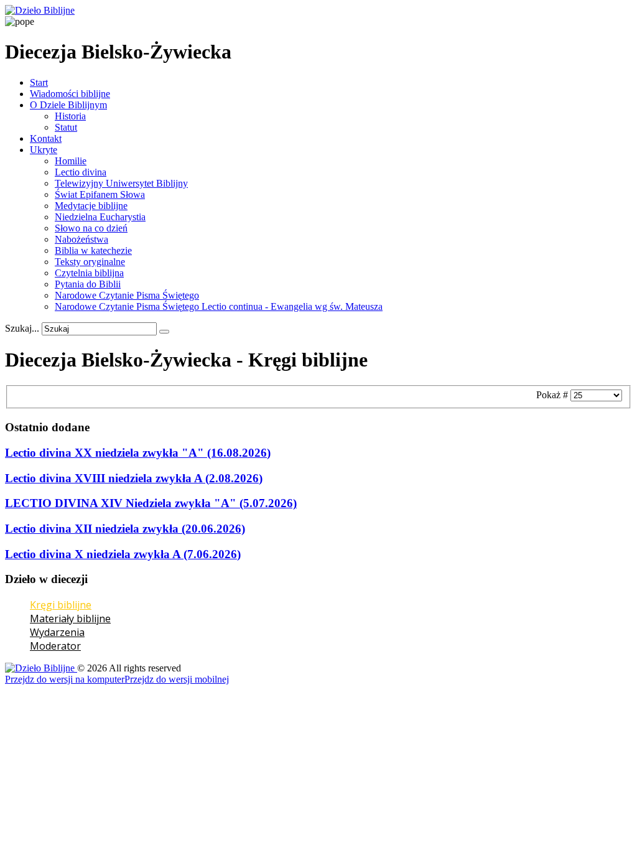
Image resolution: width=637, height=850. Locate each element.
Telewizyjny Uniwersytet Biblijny (121, 183)
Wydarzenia (57, 632)
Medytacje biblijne (91, 205)
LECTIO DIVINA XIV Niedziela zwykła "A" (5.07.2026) (151, 503)
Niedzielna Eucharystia (100, 217)
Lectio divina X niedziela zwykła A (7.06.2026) (123, 554)
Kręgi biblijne (60, 605)
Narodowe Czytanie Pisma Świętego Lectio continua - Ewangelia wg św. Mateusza (219, 306)
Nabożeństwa (81, 239)
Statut (66, 127)
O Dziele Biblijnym (68, 105)
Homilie (70, 161)
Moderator (55, 646)
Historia (70, 116)
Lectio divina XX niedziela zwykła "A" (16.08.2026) (138, 452)
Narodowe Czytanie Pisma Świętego (127, 295)
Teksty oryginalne (90, 261)
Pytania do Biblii (88, 284)
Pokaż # (553, 395)
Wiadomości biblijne (70, 93)
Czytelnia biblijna (89, 273)
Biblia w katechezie (93, 250)
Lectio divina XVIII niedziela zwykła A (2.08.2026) (134, 478)
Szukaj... (22, 328)
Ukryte (43, 149)
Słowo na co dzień (91, 228)
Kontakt (46, 138)
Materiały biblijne (70, 618)
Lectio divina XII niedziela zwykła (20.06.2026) (125, 528)
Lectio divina (80, 172)
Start (39, 82)
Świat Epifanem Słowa (100, 194)
